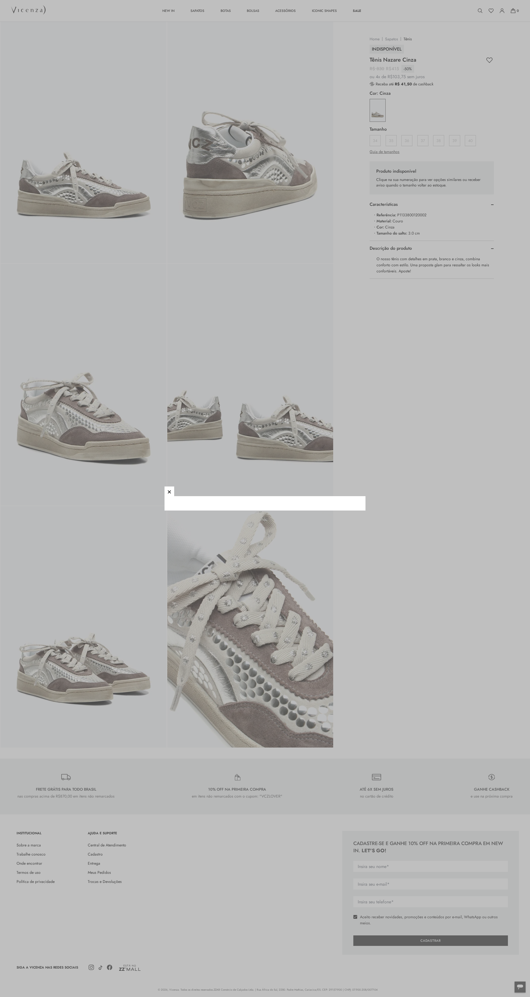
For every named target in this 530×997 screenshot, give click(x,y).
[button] (169, 491)
